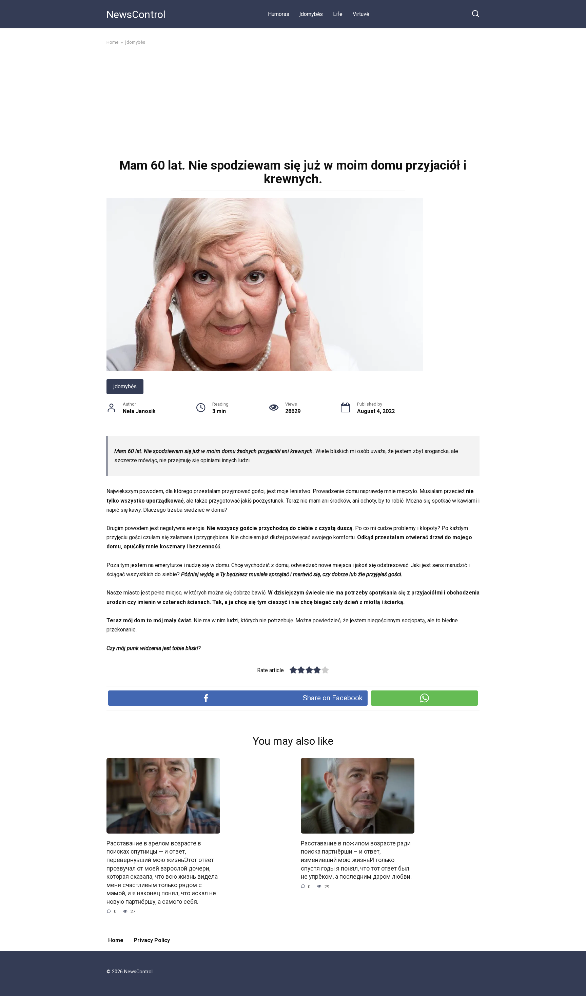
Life (338, 14)
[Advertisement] (293, 101)
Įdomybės (311, 14)
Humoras (278, 14)
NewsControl (135, 14)
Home (115, 940)
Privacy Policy (152, 940)
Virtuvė (361, 14)
